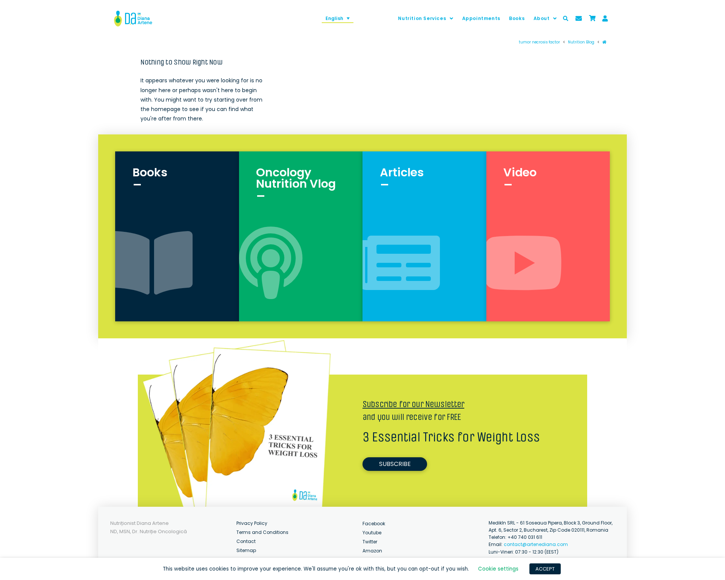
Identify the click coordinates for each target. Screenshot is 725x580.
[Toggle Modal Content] (565, 18)
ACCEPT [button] (545, 568)
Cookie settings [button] (498, 568)
